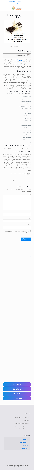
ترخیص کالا (19, 60)
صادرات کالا (25, 448)
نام (30, 212)
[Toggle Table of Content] (27, 55)
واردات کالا (25, 445)
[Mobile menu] (3, 8)
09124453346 (12, 1)
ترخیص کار (5, 86)
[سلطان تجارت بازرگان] (17, 8)
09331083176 (21, 1)
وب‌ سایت (29, 224)
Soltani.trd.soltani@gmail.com (16, 3)
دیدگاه (29, 194)
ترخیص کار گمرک (24, 442)
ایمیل (29, 218)
